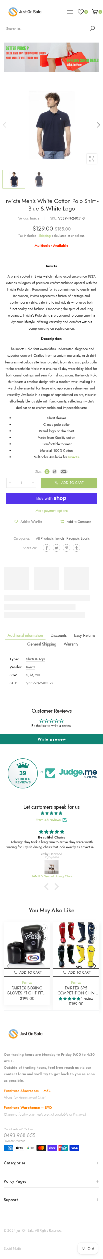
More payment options (52, 510)
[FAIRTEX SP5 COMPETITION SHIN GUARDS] (76, 945)
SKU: (54, 218)
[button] (98, 124)
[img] (51, 813)
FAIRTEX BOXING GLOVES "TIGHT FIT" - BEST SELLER (27, 993)
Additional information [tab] (25, 635)
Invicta (60, 538)
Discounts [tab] (58, 635)
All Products (45, 538)
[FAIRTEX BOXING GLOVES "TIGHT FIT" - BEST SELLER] (27, 945)
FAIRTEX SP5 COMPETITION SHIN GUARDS (76, 993)
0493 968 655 (19, 1135)
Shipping (44, 235)
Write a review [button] (52, 739)
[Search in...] (93, 28)
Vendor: (24, 218)
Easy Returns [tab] (84, 635)
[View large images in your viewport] (92, 159)
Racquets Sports (78, 538)
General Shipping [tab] (41, 644)
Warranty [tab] (71, 644)
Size (38, 471)
